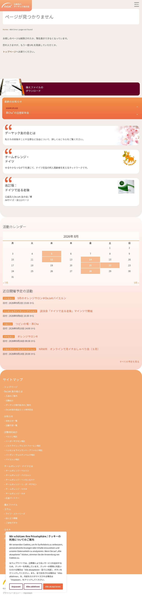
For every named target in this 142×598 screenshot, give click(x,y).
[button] (72, 110)
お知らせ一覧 (11, 420)
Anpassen (16, 586)
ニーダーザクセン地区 (15, 441)
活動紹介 (9, 400)
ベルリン (8, 324)
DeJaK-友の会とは (13, 391)
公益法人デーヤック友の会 (21, 5)
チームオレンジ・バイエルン (18, 475)
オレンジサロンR (27, 336)
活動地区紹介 (10, 432)
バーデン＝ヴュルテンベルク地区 (20, 454)
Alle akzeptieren (53, 586)
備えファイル (10, 504)
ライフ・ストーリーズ (15, 513)
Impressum (27, 592)
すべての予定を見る (129, 361)
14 (90, 259)
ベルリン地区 (11, 436)
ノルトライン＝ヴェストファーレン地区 (23, 445)
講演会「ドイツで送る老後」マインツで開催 (66, 311)
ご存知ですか (11, 522)
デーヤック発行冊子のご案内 (18, 404)
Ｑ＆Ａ (7, 529)
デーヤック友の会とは (20, 133)
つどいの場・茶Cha (27, 324)
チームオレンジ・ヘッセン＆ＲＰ (20, 479)
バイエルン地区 (12, 459)
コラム (7, 509)
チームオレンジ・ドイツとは (18, 466)
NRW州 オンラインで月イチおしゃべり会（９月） (69, 349)
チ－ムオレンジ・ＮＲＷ (16, 488)
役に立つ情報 (11, 518)
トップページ (9, 51)
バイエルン (9, 298)
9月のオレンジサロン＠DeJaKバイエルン (41, 298)
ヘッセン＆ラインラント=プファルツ (20, 311)
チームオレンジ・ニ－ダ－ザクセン (21, 484)
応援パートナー (12, 497)
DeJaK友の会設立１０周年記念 (19, 409)
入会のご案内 (11, 395)
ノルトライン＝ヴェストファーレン (19, 349)
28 (90, 271)
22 (110, 265)
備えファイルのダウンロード (34, 89)
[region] (36, 562)
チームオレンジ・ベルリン (17, 470)
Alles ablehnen (33, 586)
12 (51, 259)
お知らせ (8, 416)
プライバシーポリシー (12, 592)
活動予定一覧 (11, 425)
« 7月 (5, 282)
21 (90, 265)
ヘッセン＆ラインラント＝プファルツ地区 (24, 450)
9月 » (136, 282)
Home (5, 29)
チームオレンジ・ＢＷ (15, 493)
